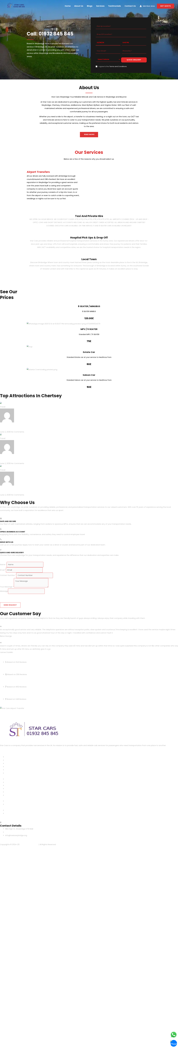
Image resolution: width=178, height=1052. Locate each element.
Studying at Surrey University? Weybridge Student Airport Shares (59, 487)
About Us (78, 6)
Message (4, 591)
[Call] (173, 1043)
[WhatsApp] (173, 1034)
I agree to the (112, 66)
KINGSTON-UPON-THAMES (16, 767)
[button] (165, 6)
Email (3, 570)
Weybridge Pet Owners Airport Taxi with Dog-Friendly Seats (54, 456)
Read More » (5, 428)
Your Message (7, 587)
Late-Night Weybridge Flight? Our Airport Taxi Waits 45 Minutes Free (61, 424)
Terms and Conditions (118, 66)
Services (100, 6)
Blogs (89, 6)
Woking (8, 773)
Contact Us (130, 6)
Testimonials (114, 6)
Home (68, 6)
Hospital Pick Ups (12, 804)
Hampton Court (12, 763)
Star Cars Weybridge (28, 844)
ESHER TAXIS (10, 760)
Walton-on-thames (14, 770)
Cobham (9, 757)
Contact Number (8, 575)
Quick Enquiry (134, 60)
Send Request (10, 605)
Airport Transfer (12, 801)
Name (3, 564)
